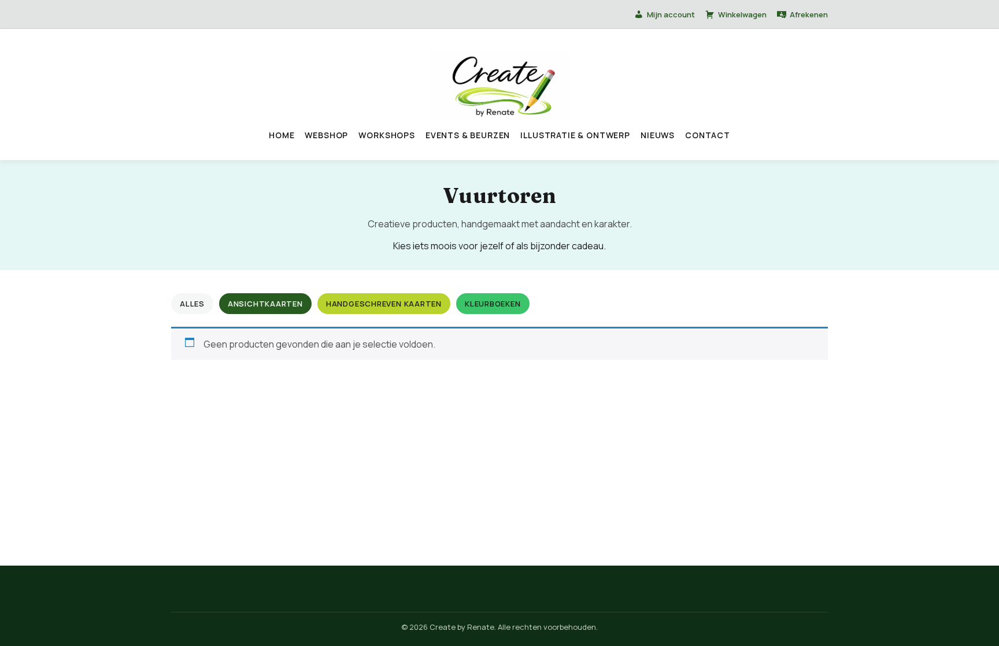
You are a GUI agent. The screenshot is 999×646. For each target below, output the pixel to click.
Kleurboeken (493, 303)
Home (281, 135)
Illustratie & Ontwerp (575, 135)
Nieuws (658, 135)
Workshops (386, 135)
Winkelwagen (742, 14)
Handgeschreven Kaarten (384, 303)
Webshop (326, 135)
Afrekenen (809, 14)
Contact (707, 135)
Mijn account (671, 14)
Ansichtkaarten (265, 303)
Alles (192, 303)
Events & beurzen (468, 135)
